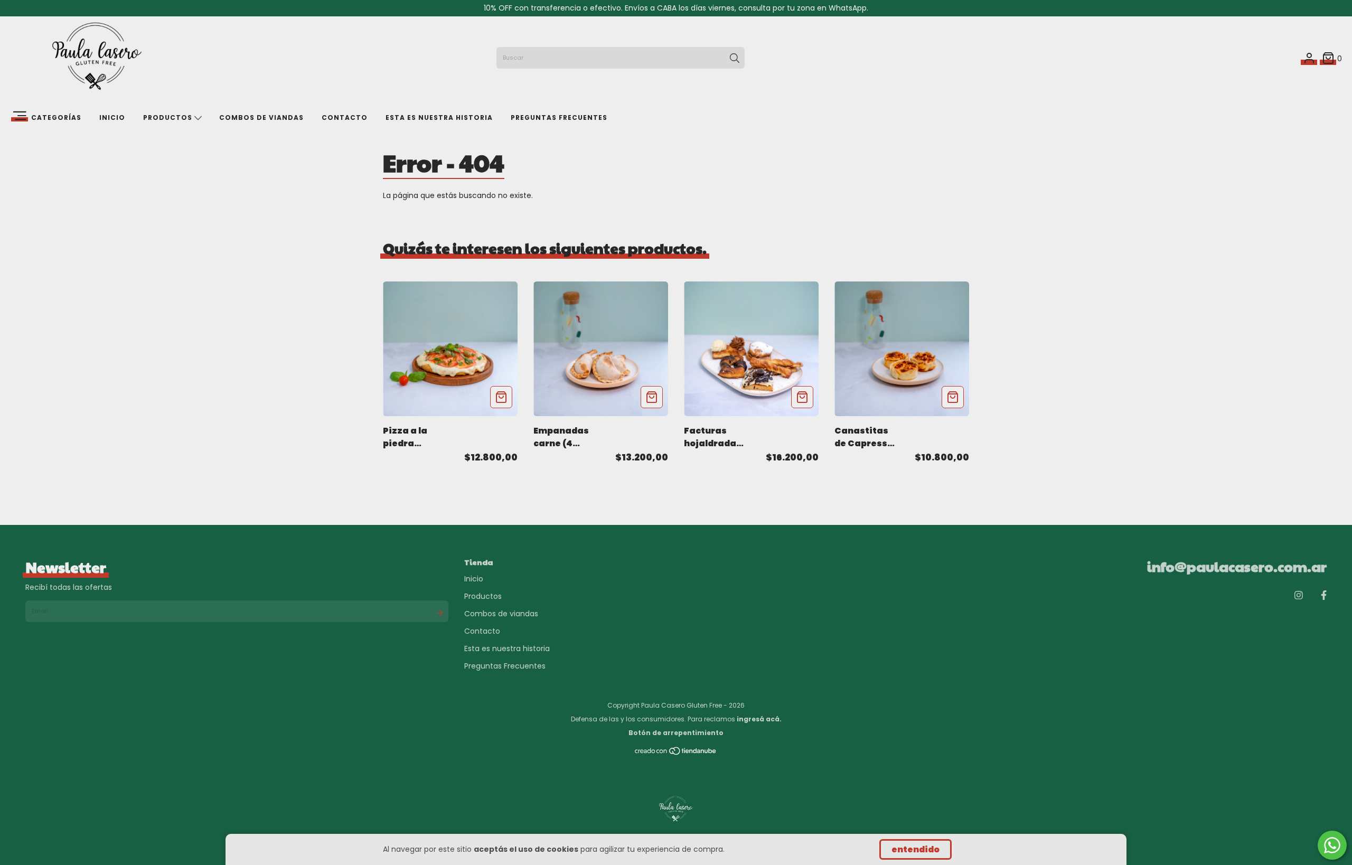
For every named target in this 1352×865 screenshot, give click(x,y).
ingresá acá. (759, 718)
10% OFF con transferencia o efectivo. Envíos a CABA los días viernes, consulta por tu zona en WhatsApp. (676, 8)
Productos (168, 117)
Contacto (345, 117)
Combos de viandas (261, 117)
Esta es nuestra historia (439, 117)
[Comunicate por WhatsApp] (1332, 845)
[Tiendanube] (676, 753)
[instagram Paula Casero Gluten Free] (1298, 595)
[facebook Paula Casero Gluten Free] (1324, 595)
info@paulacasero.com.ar (1237, 566)
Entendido (915, 849)
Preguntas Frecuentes (559, 117)
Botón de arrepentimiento (676, 732)
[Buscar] (735, 58)
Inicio (112, 117)
